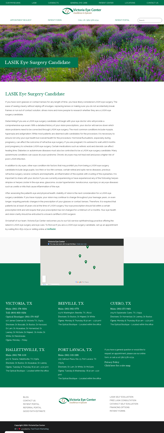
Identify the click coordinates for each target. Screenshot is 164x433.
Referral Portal (32, 407)
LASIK (34, 3)
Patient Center (106, 3)
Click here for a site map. (118, 365)
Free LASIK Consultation (123, 400)
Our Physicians (13, 3)
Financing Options (120, 407)
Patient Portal (122, 20)
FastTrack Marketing (39, 429)
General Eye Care (78, 3)
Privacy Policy (112, 362)
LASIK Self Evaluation (121, 397)
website (51, 229)
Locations (130, 3)
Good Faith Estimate (34, 411)
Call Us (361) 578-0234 (88, 20)
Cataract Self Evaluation (124, 404)
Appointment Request (20, 20)
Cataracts (53, 3)
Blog (26, 397)
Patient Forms (55, 20)
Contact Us (152, 3)
